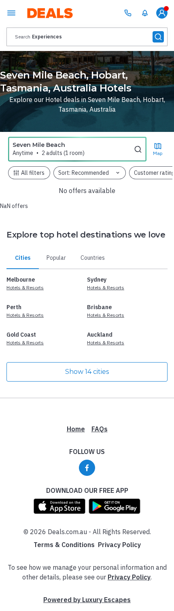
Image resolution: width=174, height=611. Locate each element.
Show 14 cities (87, 372)
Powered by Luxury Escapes (87, 600)
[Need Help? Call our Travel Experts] (128, 13)
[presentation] (87, 37)
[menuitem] (145, 13)
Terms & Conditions (64, 545)
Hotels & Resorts (25, 287)
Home (76, 429)
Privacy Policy (119, 545)
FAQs (99, 429)
